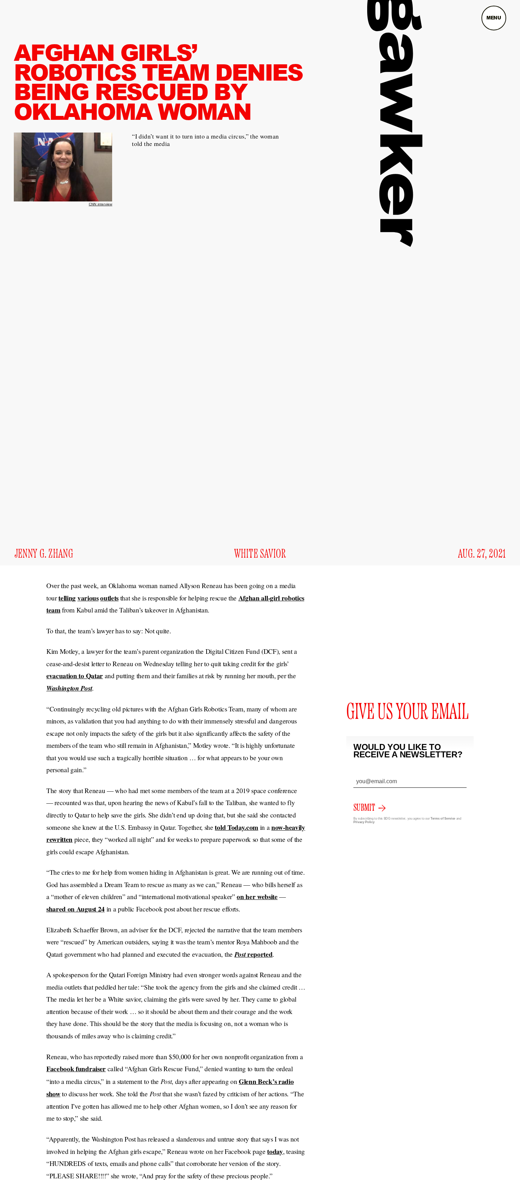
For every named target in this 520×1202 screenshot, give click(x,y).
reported (254, 954)
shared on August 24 (75, 909)
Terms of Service (443, 818)
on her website (257, 897)
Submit (364, 808)
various (88, 598)
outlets (109, 598)
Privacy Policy (364, 822)
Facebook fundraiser (76, 1069)
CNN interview (100, 204)
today (275, 1151)
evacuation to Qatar (74, 676)
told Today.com (236, 827)
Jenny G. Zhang (44, 554)
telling (67, 598)
